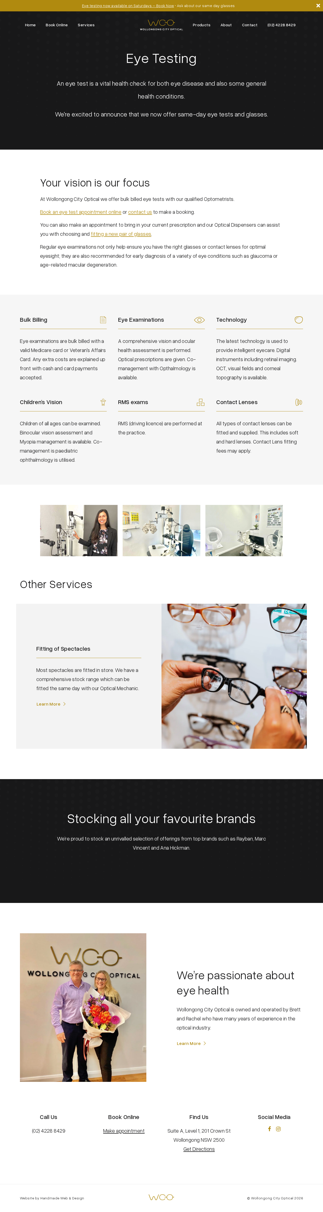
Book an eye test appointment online (80, 211)
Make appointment (124, 1130)
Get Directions (199, 1149)
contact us (140, 211)
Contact (249, 24)
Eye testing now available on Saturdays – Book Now (128, 5)
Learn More (48, 704)
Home (30, 24)
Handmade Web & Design (62, 1198)
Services (86, 24)
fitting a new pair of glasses (121, 233)
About (226, 24)
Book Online (57, 24)
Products (201, 24)
